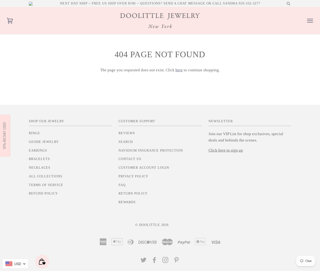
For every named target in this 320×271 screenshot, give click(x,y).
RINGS (34, 133)
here (179, 70)
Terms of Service (46, 185)
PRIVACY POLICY (133, 176)
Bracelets (39, 159)
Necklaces (39, 167)
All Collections (45, 176)
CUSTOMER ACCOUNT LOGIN (144, 167)
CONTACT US (130, 159)
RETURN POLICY (133, 193)
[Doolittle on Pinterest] (176, 261)
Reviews (127, 133)
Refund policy (43, 193)
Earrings (38, 150)
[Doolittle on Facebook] (154, 261)
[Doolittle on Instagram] (165, 261)
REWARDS (127, 202)
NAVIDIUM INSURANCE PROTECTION (151, 150)
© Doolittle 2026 (152, 225)
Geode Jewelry (44, 142)
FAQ (122, 185)
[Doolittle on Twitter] (144, 261)
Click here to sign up (225, 150)
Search (126, 142)
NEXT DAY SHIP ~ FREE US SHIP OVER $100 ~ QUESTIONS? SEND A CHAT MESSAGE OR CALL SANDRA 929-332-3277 (160, 3)
